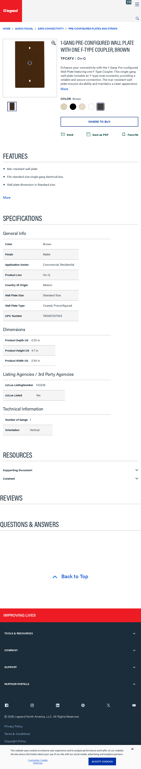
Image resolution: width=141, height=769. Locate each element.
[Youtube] (134, 706)
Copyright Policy (15, 741)
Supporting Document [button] (17, 470)
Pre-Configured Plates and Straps (93, 28)
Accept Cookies (102, 761)
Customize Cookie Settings (38, 761)
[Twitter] (108, 706)
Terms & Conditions (17, 734)
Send (69, 134)
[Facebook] (6, 706)
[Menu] (137, 4)
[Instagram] (32, 706)
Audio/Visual (24, 28)
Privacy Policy (13, 726)
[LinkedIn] (57, 706)
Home (6, 28)
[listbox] (30, 68)
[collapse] (134, 633)
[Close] (132, 749)
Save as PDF (100, 134)
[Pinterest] (83, 706)
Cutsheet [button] (9, 478)
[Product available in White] (91, 106)
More (64, 89)
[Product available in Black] (73, 106)
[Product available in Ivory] (64, 106)
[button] (53, 42)
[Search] (137, 18)
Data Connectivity (51, 28)
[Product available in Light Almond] (82, 106)
